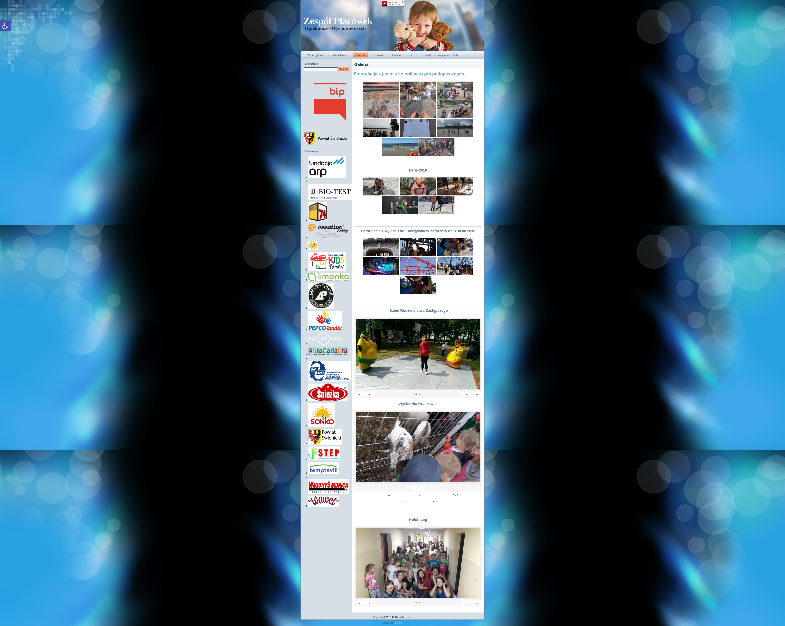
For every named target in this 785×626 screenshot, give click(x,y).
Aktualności (340, 55)
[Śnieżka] (328, 400)
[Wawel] (323, 506)
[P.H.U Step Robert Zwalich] (324, 459)
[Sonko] (321, 426)
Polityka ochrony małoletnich (441, 55)
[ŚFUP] (329, 380)
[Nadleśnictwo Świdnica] (321, 308)
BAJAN (398, 623)
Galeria (360, 55)
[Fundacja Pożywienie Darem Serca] (313, 249)
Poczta (396, 55)
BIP (412, 55)
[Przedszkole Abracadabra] (328, 354)
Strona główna (315, 55)
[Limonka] (328, 280)
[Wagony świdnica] (328, 492)
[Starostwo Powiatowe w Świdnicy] (325, 443)
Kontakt (378, 55)
